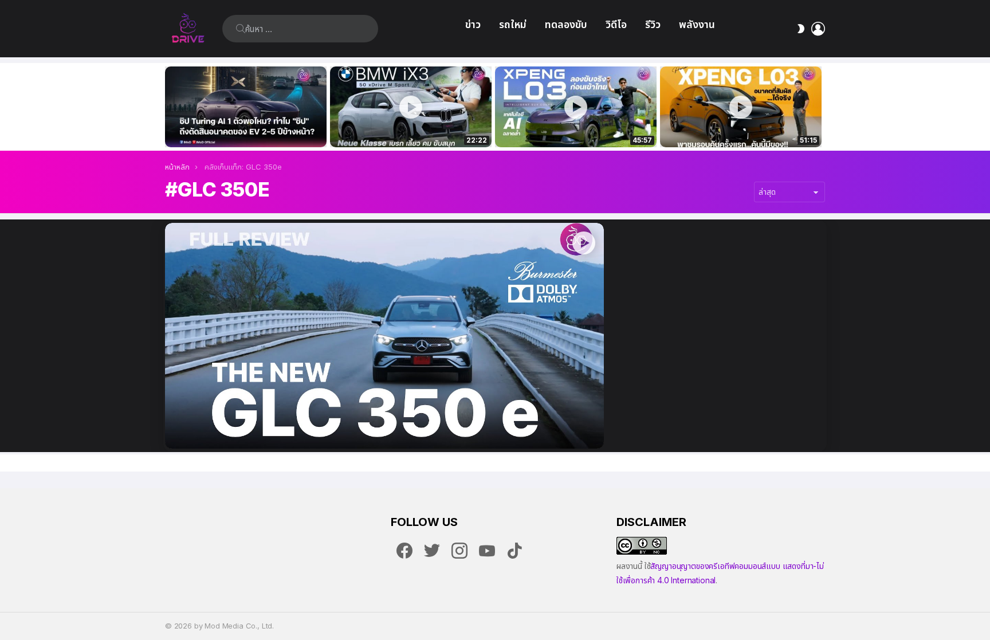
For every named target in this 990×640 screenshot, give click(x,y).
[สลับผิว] (801, 28)
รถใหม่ (513, 24)
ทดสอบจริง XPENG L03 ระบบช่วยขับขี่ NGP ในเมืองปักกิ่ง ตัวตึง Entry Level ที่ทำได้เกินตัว (569, 126)
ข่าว (473, 24)
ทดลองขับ (566, 24)
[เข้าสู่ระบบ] (818, 28)
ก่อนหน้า (170, 107)
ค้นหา (240, 28)
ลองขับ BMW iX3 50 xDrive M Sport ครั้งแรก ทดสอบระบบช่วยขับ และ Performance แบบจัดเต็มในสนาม (404, 126)
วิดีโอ (616, 24)
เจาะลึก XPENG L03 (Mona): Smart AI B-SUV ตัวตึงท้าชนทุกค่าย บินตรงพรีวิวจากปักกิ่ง (741, 126)
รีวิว (653, 24)
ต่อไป (819, 107)
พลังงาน (697, 24)
